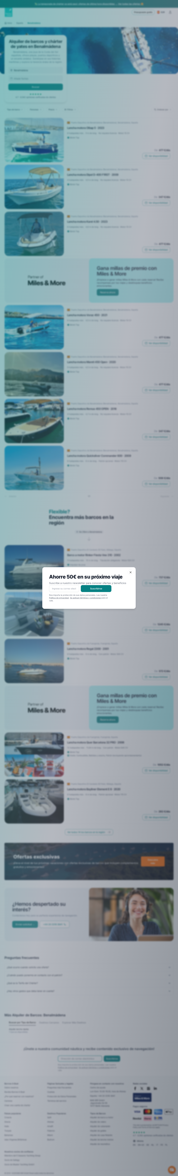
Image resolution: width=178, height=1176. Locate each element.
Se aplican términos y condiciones (85, 598)
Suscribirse (96, 588)
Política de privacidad (59, 598)
